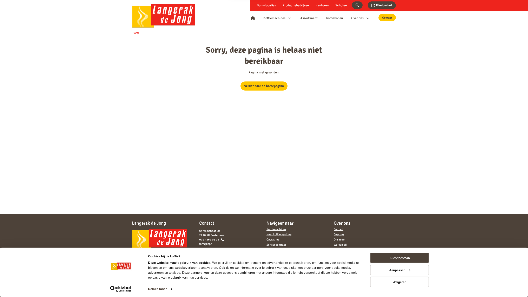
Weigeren (399, 282)
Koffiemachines (276, 229)
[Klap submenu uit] (289, 18)
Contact (387, 17)
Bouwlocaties (266, 5)
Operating (272, 239)
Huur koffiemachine (278, 234)
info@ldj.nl (206, 244)
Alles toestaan (399, 258)
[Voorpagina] (253, 18)
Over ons (339, 234)
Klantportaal (384, 5)
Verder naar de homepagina (264, 86)
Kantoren (322, 5)
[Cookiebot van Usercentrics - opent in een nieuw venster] (121, 289)
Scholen (341, 5)
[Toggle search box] (357, 5)
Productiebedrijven (296, 5)
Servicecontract (276, 244)
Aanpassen (397, 270)
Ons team (339, 239)
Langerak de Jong (163, 15)
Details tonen (157, 289)
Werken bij (340, 244)
